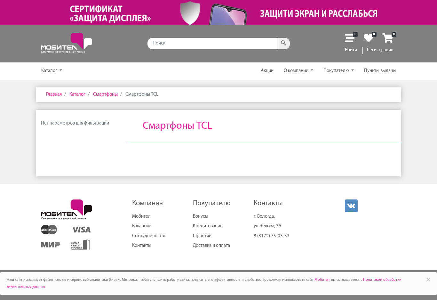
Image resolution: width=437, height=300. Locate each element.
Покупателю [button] (336, 71)
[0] (349, 40)
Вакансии (141, 226)
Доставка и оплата (211, 245)
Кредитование (208, 226)
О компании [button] (296, 71)
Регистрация (380, 50)
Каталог (49, 71)
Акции (267, 71)
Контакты (141, 245)
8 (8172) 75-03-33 (272, 236)
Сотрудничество (149, 236)
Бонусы (200, 216)
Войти (351, 50)
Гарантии (202, 236)
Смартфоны (105, 94)
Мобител (141, 216)
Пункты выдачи (380, 71)
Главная (54, 94)
